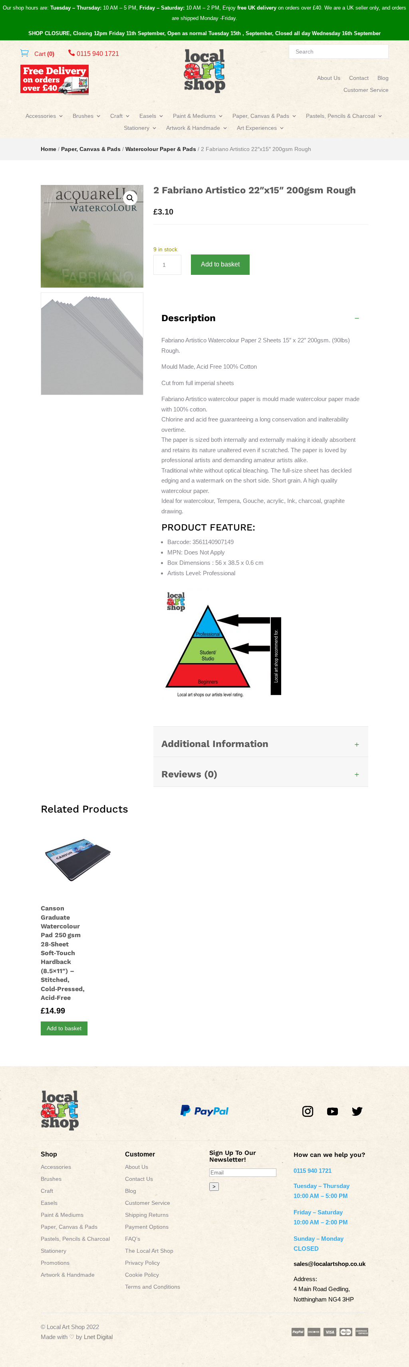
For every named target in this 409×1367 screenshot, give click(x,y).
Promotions (55, 1263)
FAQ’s (132, 1239)
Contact (359, 78)
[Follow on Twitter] (357, 1112)
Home (48, 149)
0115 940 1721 (93, 53)
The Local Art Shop (149, 1251)
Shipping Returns (147, 1215)
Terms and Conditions (152, 1287)
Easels (147, 116)
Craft (116, 116)
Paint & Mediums (194, 116)
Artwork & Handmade (193, 128)
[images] (92, 392)
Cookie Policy (142, 1275)
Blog (383, 78)
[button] (130, 198)
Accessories (41, 116)
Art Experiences (257, 128)
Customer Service (366, 90)
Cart (43, 53)
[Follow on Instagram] (308, 1112)
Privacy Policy (142, 1263)
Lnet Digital (98, 1336)
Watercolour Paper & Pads (160, 149)
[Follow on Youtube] (332, 1112)
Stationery (136, 128)
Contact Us (139, 1179)
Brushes (83, 116)
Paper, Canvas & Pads (260, 116)
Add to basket (220, 264)
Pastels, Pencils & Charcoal (340, 116)
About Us (328, 78)
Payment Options (147, 1227)
